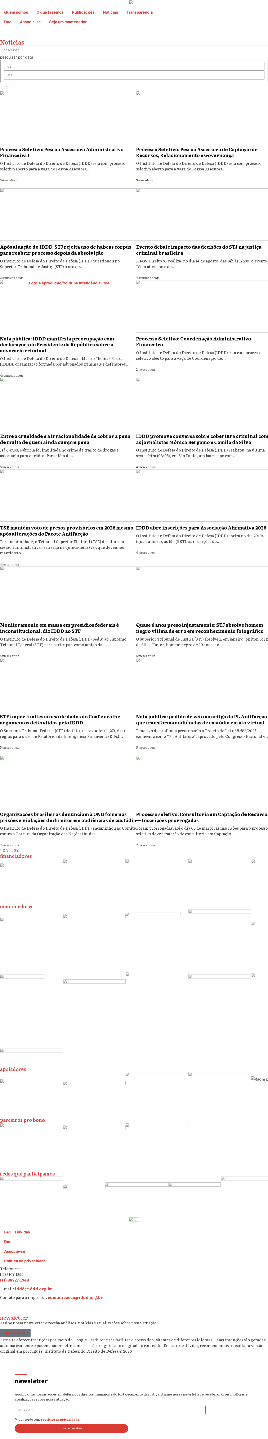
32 (16, 850)
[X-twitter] (17, 1308)
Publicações (83, 12)
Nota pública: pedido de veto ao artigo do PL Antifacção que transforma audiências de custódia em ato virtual (201, 719)
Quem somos (16, 12)
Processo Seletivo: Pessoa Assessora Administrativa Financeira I (62, 152)
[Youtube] (51, 1308)
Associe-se (30, 22)
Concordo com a (48, 1419)
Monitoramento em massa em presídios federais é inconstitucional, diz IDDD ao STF (59, 627)
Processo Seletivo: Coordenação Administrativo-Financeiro (194, 341)
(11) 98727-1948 (14, 1280)
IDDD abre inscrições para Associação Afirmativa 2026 (201, 527)
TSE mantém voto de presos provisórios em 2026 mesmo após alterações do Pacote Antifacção (66, 530)
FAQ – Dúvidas (17, 1232)
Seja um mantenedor (68, 22)
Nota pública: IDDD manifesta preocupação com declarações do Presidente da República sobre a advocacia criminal (57, 344)
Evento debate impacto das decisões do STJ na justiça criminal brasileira (199, 249)
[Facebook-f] (40, 1308)
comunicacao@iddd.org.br (75, 1297)
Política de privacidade (25, 1261)
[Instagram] (5, 1308)
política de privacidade (61, 1419)
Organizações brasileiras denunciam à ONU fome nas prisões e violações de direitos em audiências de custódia (68, 817)
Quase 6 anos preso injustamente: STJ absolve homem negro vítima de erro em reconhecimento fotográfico (200, 627)
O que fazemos (50, 12)
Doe (8, 22)
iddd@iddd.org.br (33, 1289)
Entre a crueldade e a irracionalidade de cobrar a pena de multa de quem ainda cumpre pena (65, 438)
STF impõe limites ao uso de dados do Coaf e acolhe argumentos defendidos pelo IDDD (60, 719)
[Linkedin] (28, 1308)
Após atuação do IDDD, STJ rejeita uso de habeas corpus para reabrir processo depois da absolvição (65, 249)
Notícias (110, 12)
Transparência (139, 12)
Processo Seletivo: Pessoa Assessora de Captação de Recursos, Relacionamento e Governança (197, 152)
